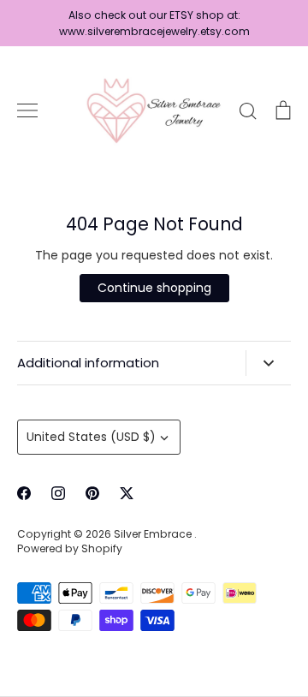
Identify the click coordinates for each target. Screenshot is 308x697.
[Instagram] (58, 493)
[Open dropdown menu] (268, 363)
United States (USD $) (91, 436)
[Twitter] (127, 493)
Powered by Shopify (69, 548)
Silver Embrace (154, 534)
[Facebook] (24, 493)
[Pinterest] (92, 493)
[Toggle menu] (27, 110)
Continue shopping (154, 287)
